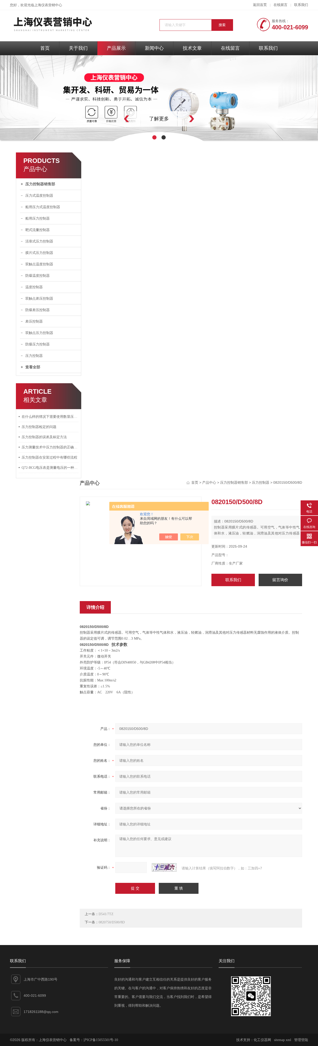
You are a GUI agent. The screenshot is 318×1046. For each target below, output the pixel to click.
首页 (45, 48)
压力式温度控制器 (39, 195)
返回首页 (260, 5)
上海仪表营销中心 (48, 5)
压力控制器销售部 (40, 184)
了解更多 (159, 118)
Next (202, 118)
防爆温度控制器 (37, 276)
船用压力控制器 (37, 218)
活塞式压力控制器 (39, 241)
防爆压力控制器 (37, 344)
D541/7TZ (106, 914)
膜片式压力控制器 (39, 253)
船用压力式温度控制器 (42, 207)
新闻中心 (154, 48)
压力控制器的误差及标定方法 (44, 437)
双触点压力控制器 (39, 333)
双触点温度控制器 (39, 264)
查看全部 (32, 367)
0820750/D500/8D (112, 922)
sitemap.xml (282, 1040)
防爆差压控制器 (37, 310)
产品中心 (209, 482)
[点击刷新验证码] (164, 867)
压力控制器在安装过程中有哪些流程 (49, 457)
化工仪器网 (262, 1040)
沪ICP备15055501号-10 (100, 1040)
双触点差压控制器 (39, 298)
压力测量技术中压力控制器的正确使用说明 (50, 447)
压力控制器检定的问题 (39, 427)
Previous (115, 118)
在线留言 (280, 5)
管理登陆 (301, 1040)
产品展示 (116, 48)
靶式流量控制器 (37, 230)
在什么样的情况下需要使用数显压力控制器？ (50, 417)
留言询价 (280, 580)
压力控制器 (34, 356)
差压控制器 (34, 321)
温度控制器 (34, 287)
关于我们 (78, 48)
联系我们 (301, 5)
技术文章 (192, 48)
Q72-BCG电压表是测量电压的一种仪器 (50, 468)
